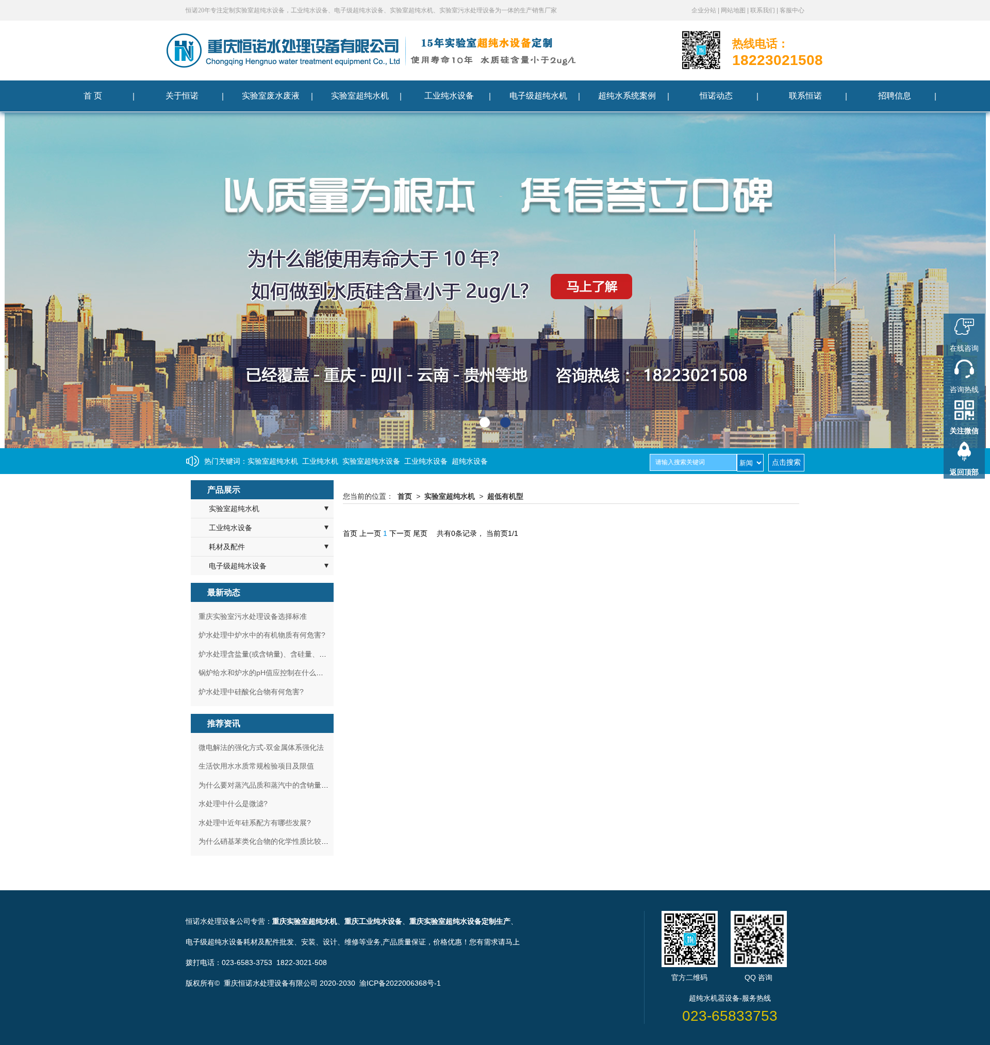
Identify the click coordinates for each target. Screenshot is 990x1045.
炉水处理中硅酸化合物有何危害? (251, 692)
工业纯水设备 (426, 461)
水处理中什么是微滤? (233, 803)
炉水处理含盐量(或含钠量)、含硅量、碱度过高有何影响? (290, 654)
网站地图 (734, 10)
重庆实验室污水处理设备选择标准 (253, 616)
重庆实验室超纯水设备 (445, 921)
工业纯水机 (320, 461)
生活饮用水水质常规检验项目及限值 (256, 766)
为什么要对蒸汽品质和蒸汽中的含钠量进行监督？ (278, 785)
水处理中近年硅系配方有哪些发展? (255, 823)
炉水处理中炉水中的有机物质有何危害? (262, 635)
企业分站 (704, 10)
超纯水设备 (470, 461)
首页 (405, 496)
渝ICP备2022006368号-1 (400, 983)
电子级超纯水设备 (238, 566)
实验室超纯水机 (273, 461)
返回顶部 (964, 472)
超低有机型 (505, 496)
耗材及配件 (227, 547)
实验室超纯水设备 (371, 461)
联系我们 (763, 10)
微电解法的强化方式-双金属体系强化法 (261, 747)
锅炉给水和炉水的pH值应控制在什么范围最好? (274, 672)
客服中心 (792, 10)
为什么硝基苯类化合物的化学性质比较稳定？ (271, 841)
